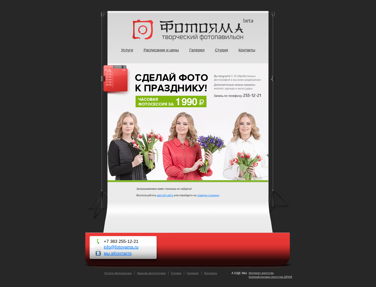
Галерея (193, 273)
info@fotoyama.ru (121, 247)
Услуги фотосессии (118, 273)
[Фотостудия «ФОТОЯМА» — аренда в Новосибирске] (188, 39)
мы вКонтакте (118, 253)
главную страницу (208, 195)
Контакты (210, 273)
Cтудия (176, 273)
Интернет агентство (261, 273)
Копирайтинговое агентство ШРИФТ (271, 277)
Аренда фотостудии (151, 273)
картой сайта (165, 195)
